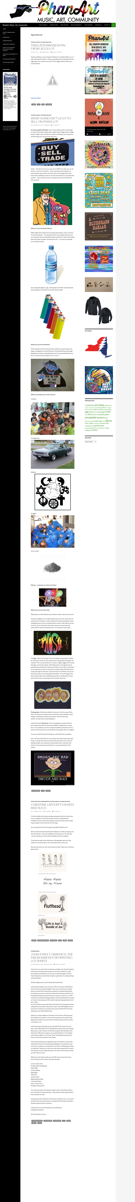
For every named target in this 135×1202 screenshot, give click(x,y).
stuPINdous (96, 423)
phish (107, 415)
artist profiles (35, 801)
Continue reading (9, 117)
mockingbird (101, 412)
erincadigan (108, 407)
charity (96, 407)
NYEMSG (101, 415)
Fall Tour (91, 409)
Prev (5, 96)
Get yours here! (36, 98)
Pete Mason (47, 811)
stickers (91, 423)
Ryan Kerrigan (89, 421)
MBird (91, 412)
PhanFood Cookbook (9, 44)
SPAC (86, 423)
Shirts (48, 790)
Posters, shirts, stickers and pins (41, 42)
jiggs (33, 104)
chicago (100, 407)
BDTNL (34, 940)
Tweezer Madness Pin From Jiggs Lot (48, 46)
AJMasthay (90, 405)
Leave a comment (57, 52)
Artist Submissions (76, 25)
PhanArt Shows (54, 25)
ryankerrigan (97, 421)
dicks (104, 407)
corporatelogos (37, 1120)
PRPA (65, 940)
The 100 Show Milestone (9, 59)
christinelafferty (43, 940)
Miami (95, 412)
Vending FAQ (98, 25)
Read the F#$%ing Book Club (9, 33)
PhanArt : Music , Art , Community (15, 25)
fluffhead (53, 940)
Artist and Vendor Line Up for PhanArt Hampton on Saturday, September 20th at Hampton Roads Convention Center (10, 95)
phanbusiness (45, 801)
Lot (39, 104)
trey (103, 428)
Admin (48, 125)
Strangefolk (6, 37)
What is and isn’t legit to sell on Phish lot (51, 119)
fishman (101, 409)
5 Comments (55, 125)
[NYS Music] (99, 348)
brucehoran (91, 407)
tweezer (49, 104)
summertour (98, 425)
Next (15, 96)
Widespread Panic (7, 40)
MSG (108, 412)
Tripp (39, 1123)
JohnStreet (57, 1120)
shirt (104, 421)
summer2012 (89, 426)
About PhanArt (43, 25)
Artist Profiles (65, 25)
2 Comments (57, 811)
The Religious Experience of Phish (10, 54)
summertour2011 (90, 428)
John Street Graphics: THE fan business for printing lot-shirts (52, 957)
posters (101, 417)
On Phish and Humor (8, 62)
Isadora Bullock (108, 409)
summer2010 (104, 423)
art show (99, 405)
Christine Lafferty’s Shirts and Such (52, 806)
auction (87, 407)
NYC (86, 414)
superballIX (99, 428)
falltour (96, 409)
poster (93, 417)
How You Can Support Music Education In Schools (9, 49)
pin (43, 104)
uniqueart (88, 430)
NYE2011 (95, 414)
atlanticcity (108, 405)
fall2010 (87, 409)
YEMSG (95, 430)
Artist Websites (89, 25)
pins (87, 417)
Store (4, 28)
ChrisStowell (45, 52)
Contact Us (107, 25)
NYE (90, 414)
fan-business (35, 790)
